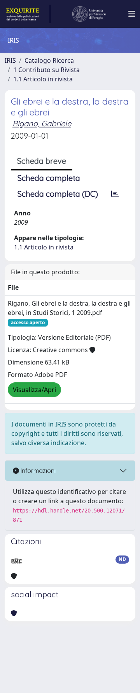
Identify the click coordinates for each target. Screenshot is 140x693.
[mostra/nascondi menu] (131, 14)
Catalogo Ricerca (49, 60)
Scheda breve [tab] (41, 161)
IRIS (10, 60)
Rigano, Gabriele (41, 123)
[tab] (115, 194)
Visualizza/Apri (34, 389)
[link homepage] (27, 14)
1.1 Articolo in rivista (43, 79)
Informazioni (37, 471)
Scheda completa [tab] (49, 178)
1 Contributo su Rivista (46, 69)
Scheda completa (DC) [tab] (58, 194)
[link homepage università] (89, 14)
